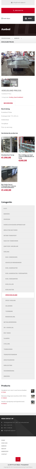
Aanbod (3, 446)
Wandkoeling (10, 317)
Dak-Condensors (11, 257)
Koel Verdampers (11, 279)
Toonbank (9, 311)
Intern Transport (10, 235)
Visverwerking (9, 371)
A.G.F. (5, 208)
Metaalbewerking (10, 322)
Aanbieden (4, 451)
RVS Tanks (7, 333)
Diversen (7, 219)
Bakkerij (7, 214)
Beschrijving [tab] (8, 103)
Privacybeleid (24, 464)
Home (3, 440)
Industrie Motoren (10, 230)
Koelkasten (9, 289)
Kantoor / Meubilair (11, 246)
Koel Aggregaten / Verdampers (16, 273)
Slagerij (7, 338)
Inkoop (3, 449)
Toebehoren (8, 349)
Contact (4, 454)
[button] (31, 54)
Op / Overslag (8, 327)
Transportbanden (10, 354)
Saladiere (8, 306)
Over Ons (4, 443)
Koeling (11, 97)
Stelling (7, 344)
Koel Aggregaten (11, 268)
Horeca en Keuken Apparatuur (14, 225)
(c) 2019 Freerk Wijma (14, 464)
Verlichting (8, 365)
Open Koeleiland (18, 97)
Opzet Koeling (10, 300)
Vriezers (7, 376)
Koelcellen (9, 284)
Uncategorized (9, 360)
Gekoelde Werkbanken (13, 262)
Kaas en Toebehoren (11, 241)
